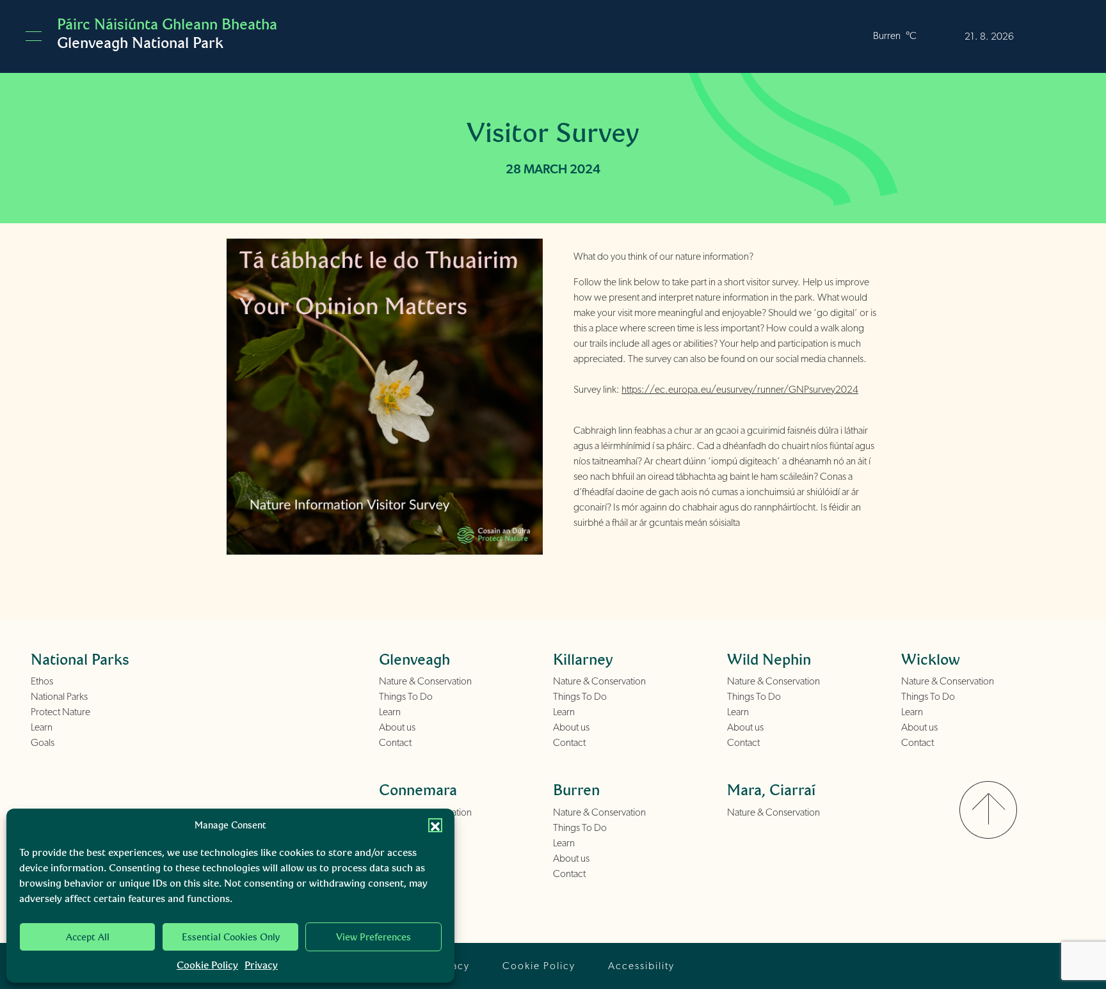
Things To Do (406, 697)
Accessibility (641, 966)
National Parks (59, 697)
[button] (435, 825)
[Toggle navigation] (33, 36)
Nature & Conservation (425, 681)
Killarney (583, 659)
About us (397, 727)
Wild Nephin (769, 659)
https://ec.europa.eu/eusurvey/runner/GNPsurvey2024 (739, 389)
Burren (576, 789)
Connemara (418, 789)
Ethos (42, 681)
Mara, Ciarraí (771, 789)
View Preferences (373, 937)
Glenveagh (414, 659)
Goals (42, 743)
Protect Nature (60, 712)
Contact (395, 743)
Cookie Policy (207, 965)
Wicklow (930, 659)
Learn (41, 727)
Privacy (261, 965)
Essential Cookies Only (231, 937)
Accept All (87, 937)
